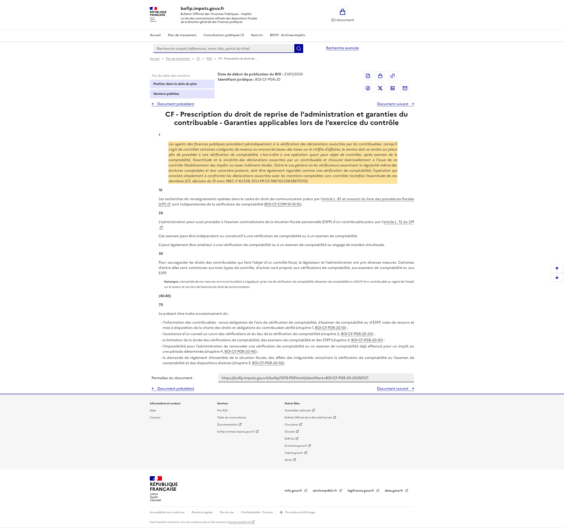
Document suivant (393, 103)
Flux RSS (222, 410)
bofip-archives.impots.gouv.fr (235, 432)
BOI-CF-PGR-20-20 (356, 333)
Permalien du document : (173, 378)
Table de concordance (231, 418)
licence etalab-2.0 (239, 522)
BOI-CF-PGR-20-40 (239, 351)
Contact (155, 418)
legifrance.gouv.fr (361, 490)
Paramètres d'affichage (300, 512)
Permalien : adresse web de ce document (392, 75)
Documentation (227, 425)
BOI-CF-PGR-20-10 (330, 327)
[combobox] (223, 48)
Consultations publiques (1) (224, 35)
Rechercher (298, 48)
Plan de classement (182, 35)
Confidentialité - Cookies (257, 512)
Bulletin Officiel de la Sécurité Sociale (308, 418)
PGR (209, 59)
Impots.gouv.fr (294, 453)
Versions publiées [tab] (166, 93)
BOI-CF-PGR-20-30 (366, 340)
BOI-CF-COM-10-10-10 (282, 204)
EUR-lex (289, 439)
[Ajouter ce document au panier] (380, 75)
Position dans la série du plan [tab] (175, 84)
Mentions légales (202, 512)
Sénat (288, 460)
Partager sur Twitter (380, 88)
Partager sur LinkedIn (392, 88)
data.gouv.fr (394, 490)
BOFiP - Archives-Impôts (287, 35)
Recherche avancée (342, 47)
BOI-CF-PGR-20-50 (267, 363)
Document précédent (175, 103)
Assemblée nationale (298, 410)
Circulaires (291, 425)
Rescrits (257, 35)
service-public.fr (325, 490)
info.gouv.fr (294, 490)
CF (198, 59)
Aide (153, 410)
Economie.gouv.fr (296, 446)
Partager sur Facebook (368, 88)
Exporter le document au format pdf (368, 75)
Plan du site (227, 512)
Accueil (155, 35)
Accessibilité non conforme (167, 512)
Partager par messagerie (405, 88)
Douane (290, 432)
